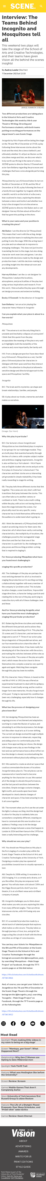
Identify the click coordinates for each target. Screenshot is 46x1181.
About (23, 1141)
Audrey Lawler (12, 70)
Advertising (23, 1146)
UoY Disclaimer (17, 1178)
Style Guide (23, 1167)
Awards (23, 1151)
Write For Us (23, 1156)
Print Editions (23, 1161)
